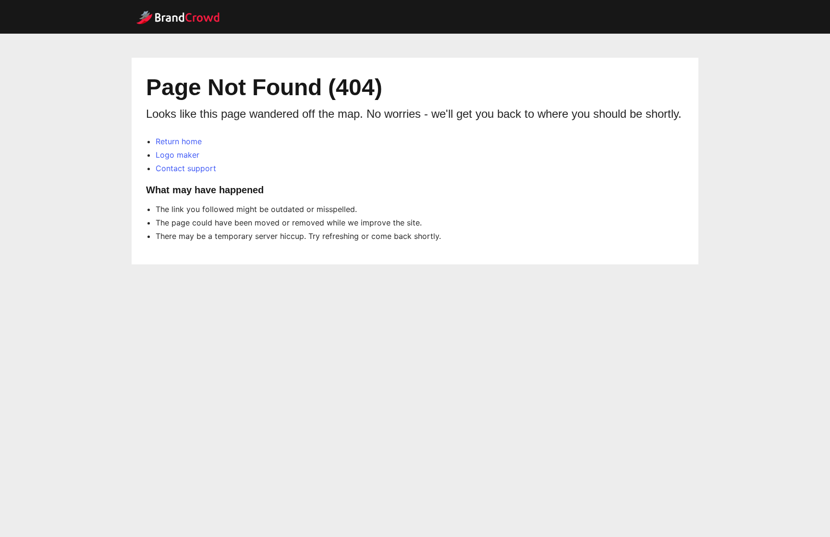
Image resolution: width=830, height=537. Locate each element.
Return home (179, 141)
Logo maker (177, 155)
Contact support (186, 168)
